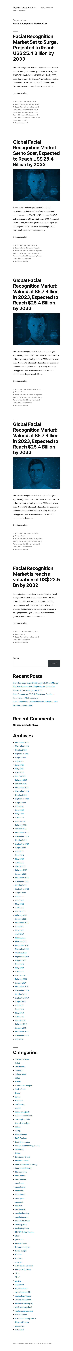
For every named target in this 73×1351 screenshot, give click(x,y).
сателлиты (19, 1326)
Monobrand (20, 1194)
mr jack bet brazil (22, 1220)
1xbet (17, 1063)
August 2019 (20, 1001)
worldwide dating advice (25, 1318)
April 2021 (19, 934)
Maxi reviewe (21, 1172)
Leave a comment (21, 123)
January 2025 (20, 783)
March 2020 (20, 975)
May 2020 (19, 967)
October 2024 (21, 795)
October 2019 (21, 994)
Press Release (20, 104)
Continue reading (22, 93)
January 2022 (20, 919)
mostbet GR (20, 1209)
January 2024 (20, 828)
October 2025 (21, 750)
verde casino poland (23, 1307)
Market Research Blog (24, 7)
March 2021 (20, 937)
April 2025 (19, 772)
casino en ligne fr (22, 1111)
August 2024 (20, 802)
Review (18, 1254)
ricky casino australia (24, 1265)
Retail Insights (21, 1250)
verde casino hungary (24, 1303)
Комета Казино (22, 1322)
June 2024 (19, 810)
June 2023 (19, 855)
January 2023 (20, 874)
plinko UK (19, 1239)
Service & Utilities (23, 1269)
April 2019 (19, 1016)
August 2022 (20, 892)
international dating (23, 1168)
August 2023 (20, 847)
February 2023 (21, 870)
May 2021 (19, 930)
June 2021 (19, 926)
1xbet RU (19, 1070)
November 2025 (22, 746)
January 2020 (20, 983)
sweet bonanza (21, 1288)
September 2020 (22, 956)
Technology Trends (32, 104)
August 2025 (20, 757)
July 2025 (19, 761)
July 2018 (19, 1039)
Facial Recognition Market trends (24, 256)
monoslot (19, 1202)
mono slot (19, 1190)
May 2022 (19, 904)
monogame (19, 1198)
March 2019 (20, 1020)
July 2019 (19, 1005)
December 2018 (21, 1031)
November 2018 (22, 1035)
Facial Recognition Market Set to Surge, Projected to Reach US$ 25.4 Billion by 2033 (35, 47)
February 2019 (21, 1024)
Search (16, 658)
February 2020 (21, 979)
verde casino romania (24, 1311)
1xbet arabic (20, 1066)
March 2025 (20, 776)
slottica (18, 1281)
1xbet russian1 (21, 1074)
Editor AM (18, 101)
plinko (17, 1235)
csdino (18, 1126)
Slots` (17, 1277)
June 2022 (19, 900)
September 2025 (22, 753)
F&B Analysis (21, 1138)
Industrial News (21, 1160)
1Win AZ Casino (22, 1059)
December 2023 (21, 832)
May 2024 (19, 813)
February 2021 (21, 941)
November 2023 (22, 836)
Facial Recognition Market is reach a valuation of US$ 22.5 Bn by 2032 (36, 576)
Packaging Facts (22, 1228)
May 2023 (19, 859)
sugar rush (19, 1284)
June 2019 (19, 1009)
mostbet (18, 1205)
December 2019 (21, 986)
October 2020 (21, 952)
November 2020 (22, 949)
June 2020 (19, 964)
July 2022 (19, 896)
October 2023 (21, 840)
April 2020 (19, 971)
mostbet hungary (22, 1213)
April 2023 (19, 862)
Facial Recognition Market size (29, 253)
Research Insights (22, 1247)
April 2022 (19, 907)
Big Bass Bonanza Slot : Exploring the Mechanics (34, 686)
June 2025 (19, 765)
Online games (21, 1224)
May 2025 (19, 768)
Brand (17, 1093)
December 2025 (21, 742)
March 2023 (20, 866)
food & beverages (22, 1142)
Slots (17, 1273)
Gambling (19, 1149)
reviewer (18, 1262)
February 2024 (21, 825)
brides (17, 1096)
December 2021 (21, 922)
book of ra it (20, 1089)
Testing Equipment (23, 1299)
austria (18, 1081)
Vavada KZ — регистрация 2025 (27, 690)
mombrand (19, 1183)
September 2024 (22, 798)
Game (17, 1153)
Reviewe (19, 1258)
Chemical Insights (22, 1123)
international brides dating (26, 1164)
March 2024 (20, 821)
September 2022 (22, 889)
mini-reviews (20, 1179)
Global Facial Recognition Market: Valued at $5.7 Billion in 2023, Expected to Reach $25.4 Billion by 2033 (36, 294)
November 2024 (22, 791)
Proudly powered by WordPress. (40, 1343)
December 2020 (21, 945)
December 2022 (21, 877)
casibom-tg (19, 1104)
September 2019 (22, 998)
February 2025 (21, 780)
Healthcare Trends (22, 1157)
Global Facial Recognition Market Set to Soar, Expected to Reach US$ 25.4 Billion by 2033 (36, 153)
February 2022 (21, 915)
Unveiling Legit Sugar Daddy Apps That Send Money (35, 683)
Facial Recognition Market (24, 107)
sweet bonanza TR (23, 1292)
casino (18, 1108)
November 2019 (22, 990)
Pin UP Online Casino (24, 1232)
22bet (17, 1078)
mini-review (20, 1175)
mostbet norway (22, 1217)
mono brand (20, 1187)
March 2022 (20, 911)
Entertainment (21, 1134)
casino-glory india (22, 1119)
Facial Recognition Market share (30, 397)
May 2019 (19, 1013)
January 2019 (20, 1028)
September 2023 (22, 844)
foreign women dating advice (27, 1145)
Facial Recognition (21, 251)
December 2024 (21, 787)
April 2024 (19, 817)
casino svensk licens (23, 1115)
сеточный (19, 1329)
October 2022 (21, 885)
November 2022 (22, 881)
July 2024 (19, 806)
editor (17, 631)
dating (17, 1130)
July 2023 (19, 851)
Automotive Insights (23, 1085)
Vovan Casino (21, 1314)
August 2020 (20, 960)
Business (19, 1100)
